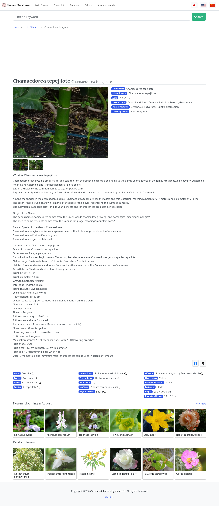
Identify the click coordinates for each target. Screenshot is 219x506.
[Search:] (94, 382)
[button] (20, 165)
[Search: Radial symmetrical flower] (125, 373)
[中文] (212, 5)
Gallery (88, 5)
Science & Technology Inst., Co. (108, 491)
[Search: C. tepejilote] (38, 387)
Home (16, 27)
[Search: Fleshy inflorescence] (119, 378)
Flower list (59, 5)
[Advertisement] (109, 54)
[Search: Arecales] (33, 373)
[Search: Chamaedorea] (40, 382)
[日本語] (194, 5)
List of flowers (31, 27)
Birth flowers (41, 5)
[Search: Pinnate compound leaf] (118, 387)
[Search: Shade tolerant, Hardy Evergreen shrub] (201, 373)
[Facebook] (195, 363)
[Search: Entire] (104, 392)
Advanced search (106, 5)
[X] (203, 363)
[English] (203, 5)
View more (201, 403)
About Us (109, 497)
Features (74, 5)
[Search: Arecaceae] (36, 378)
